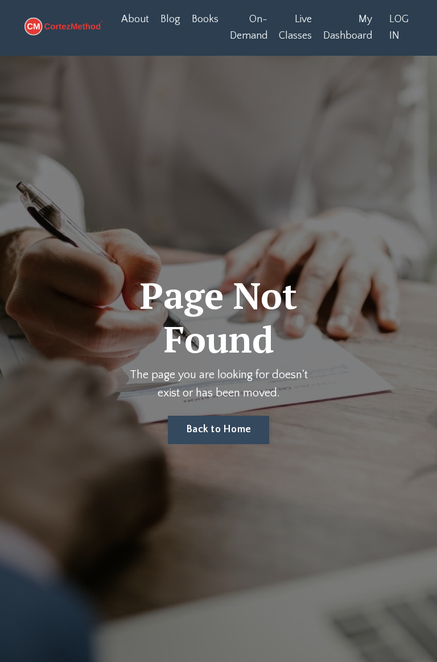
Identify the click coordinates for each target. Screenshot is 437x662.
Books (205, 19)
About (135, 19)
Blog (170, 19)
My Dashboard (347, 28)
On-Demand (248, 28)
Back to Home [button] (218, 429)
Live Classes (295, 28)
